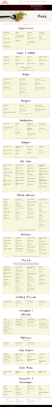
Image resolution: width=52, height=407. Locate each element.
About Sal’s (23, 1)
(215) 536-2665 (9, 401)
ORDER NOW (36, 9)
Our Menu (27, 1)
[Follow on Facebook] (38, 401)
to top (40, 51)
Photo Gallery (43, 1)
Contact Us (21, 3)
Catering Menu (38, 1)
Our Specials (32, 1)
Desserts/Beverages (26, 24)
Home (20, 1)
